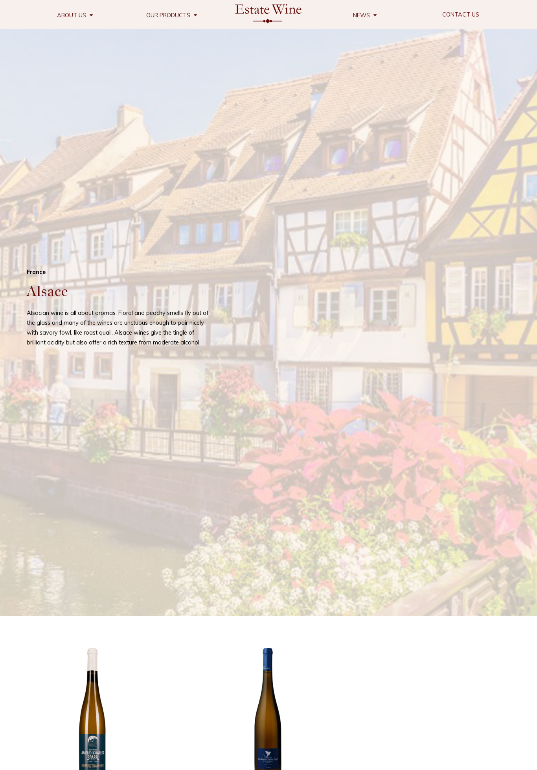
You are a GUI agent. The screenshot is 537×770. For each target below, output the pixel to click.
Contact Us (460, 14)
